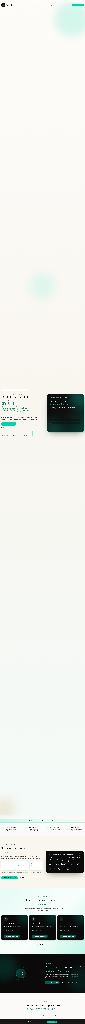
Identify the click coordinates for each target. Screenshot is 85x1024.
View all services (41, 944)
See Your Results (42, 5)
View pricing (23, 877)
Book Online (4, 427)
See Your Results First (27, 423)
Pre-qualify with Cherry (9, 877)
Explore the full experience (70, 982)
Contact (61, 5)
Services (24, 5)
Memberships (32, 5)
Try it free (54, 820)
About (55, 5)
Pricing (50, 5)
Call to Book (78, 5)
